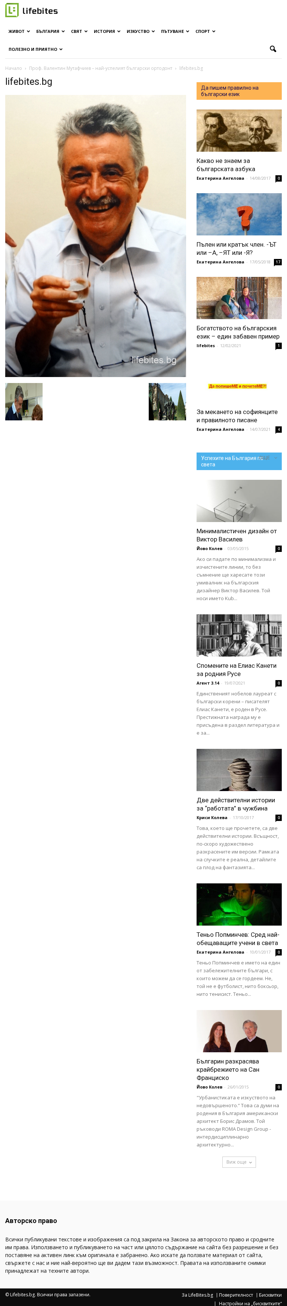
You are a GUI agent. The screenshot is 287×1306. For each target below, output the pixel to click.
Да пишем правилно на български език (230, 91)
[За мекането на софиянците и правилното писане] (239, 382)
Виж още (236, 1162)
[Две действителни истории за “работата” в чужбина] (239, 770)
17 (278, 262)
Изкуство (138, 31)
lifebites (206, 345)
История (104, 31)
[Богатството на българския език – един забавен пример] (239, 298)
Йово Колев (209, 548)
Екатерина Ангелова (220, 178)
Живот (17, 31)
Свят (76, 31)
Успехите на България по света (232, 461)
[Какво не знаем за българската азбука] (239, 130)
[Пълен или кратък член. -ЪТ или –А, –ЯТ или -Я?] (239, 214)
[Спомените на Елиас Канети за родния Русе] (239, 635)
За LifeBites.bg (197, 1295)
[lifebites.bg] (95, 375)
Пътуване (172, 31)
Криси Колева (212, 817)
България (47, 31)
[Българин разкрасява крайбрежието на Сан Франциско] (239, 1031)
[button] (273, 49)
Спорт (202, 31)
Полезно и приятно (33, 49)
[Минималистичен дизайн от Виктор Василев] (239, 501)
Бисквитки (270, 1295)
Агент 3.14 (208, 683)
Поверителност (236, 1295)
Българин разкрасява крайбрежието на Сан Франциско (228, 1069)
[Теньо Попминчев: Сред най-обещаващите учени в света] (239, 904)
